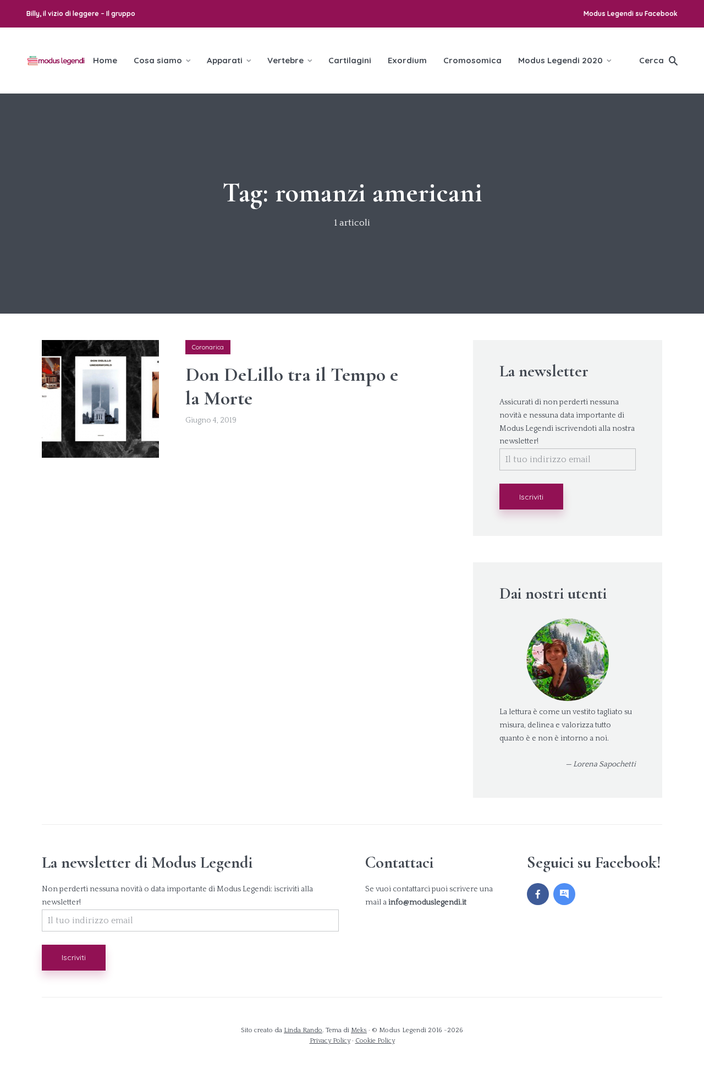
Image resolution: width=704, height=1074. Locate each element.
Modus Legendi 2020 (560, 60)
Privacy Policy (330, 1040)
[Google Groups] (564, 894)
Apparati (225, 60)
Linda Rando (303, 1030)
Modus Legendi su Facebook (631, 13)
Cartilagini (349, 60)
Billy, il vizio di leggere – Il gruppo (80, 13)
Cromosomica (472, 60)
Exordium (407, 60)
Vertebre (285, 60)
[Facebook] (538, 894)
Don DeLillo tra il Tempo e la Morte (291, 386)
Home (105, 60)
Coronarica (208, 347)
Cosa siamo (158, 60)
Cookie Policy (375, 1040)
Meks (359, 1030)
